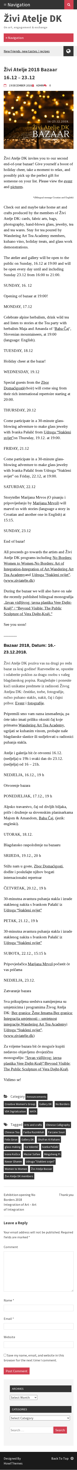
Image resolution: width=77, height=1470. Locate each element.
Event (19, 703)
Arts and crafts (33, 1125)
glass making (13, 1147)
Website (9, 1337)
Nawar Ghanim (13, 1161)
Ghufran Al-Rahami (49, 1139)
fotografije (36, 703)
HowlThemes (13, 1463)
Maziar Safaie (32, 1154)
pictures (16, 187)
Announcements (36, 1097)
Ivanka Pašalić (50, 1147)
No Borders (63, 1104)
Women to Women (16, 1169)
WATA (33, 1111)
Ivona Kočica (12, 1154)
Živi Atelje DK (33, 18)
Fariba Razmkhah (33, 1132)
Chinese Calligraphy (58, 1125)
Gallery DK (45, 1104)
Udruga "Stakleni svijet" (40, 1161)
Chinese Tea (12, 1132)
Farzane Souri (56, 1132)
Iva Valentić (31, 1147)
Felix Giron (11, 1139)
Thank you (66, 1195)
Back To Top (60, 1458)
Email (9, 1319)
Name (9, 1300)
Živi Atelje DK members (19, 1176)
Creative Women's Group (20, 1104)
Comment (11, 1247)
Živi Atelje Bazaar (41, 1169)
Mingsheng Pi (52, 1154)
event (68, 181)
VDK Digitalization (15, 1111)
